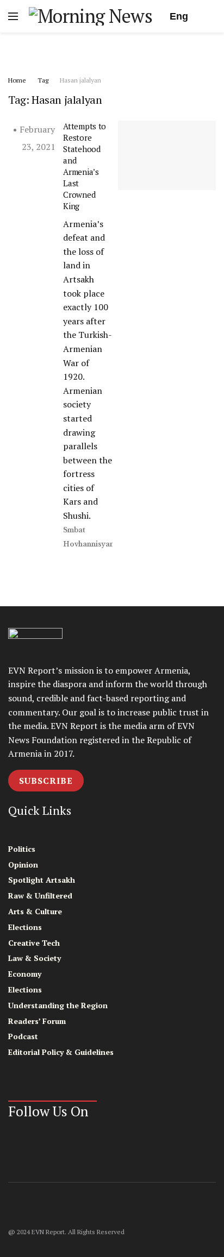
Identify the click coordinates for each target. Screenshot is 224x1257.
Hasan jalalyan (80, 80)
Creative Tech (34, 943)
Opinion (23, 864)
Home (17, 80)
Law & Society (34, 958)
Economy (24, 974)
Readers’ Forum (37, 1021)
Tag (43, 80)
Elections (25, 927)
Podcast (23, 1036)
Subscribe (46, 781)
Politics (21, 849)
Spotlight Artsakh (41, 880)
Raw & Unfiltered (40, 895)
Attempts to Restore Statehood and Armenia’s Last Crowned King (84, 166)
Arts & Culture (35, 911)
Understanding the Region (58, 1005)
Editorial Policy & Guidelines (61, 1052)
